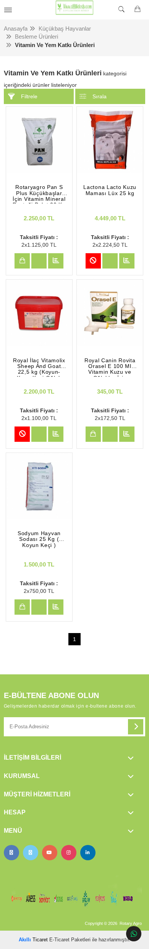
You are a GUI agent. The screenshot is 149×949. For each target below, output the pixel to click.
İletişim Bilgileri (32, 757)
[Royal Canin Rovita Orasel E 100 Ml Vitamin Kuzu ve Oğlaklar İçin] (110, 313)
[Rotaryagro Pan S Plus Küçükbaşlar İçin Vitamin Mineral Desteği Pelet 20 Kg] (39, 140)
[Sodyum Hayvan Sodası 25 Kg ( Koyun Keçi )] (39, 486)
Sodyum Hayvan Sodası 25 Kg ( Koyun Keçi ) (39, 539)
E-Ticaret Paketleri (70, 939)
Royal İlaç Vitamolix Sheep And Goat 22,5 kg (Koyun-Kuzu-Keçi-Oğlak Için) (39, 367)
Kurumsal (22, 776)
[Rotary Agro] (74, 9)
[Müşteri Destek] (133, 933)
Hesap (15, 812)
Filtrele (29, 96)
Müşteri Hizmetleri (37, 794)
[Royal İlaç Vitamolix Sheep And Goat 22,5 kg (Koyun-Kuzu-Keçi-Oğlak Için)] (39, 313)
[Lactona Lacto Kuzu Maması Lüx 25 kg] (110, 140)
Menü (13, 830)
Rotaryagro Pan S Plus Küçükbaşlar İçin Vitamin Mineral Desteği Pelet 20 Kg (39, 193)
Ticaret (33, 939)
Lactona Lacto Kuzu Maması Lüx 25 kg (109, 190)
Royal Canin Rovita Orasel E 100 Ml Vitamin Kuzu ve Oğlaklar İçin (110, 367)
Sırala (99, 96)
